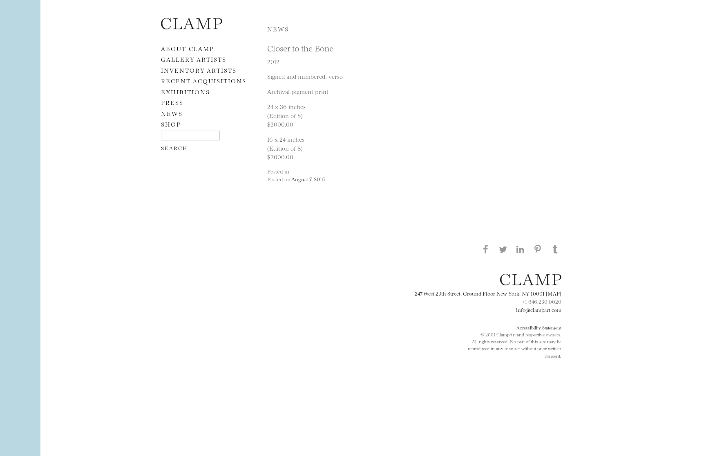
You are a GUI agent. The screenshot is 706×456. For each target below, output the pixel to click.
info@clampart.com (538, 309)
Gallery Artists (193, 59)
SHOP (171, 124)
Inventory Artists (199, 70)
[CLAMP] (191, 27)
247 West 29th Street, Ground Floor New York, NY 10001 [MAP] (488, 293)
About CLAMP (187, 48)
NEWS (172, 113)
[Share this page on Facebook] (485, 249)
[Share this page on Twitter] (503, 249)
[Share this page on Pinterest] (538, 249)
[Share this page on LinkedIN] (520, 249)
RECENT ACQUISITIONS (203, 81)
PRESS (172, 102)
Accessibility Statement (538, 327)
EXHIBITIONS (185, 92)
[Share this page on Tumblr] (555, 249)
